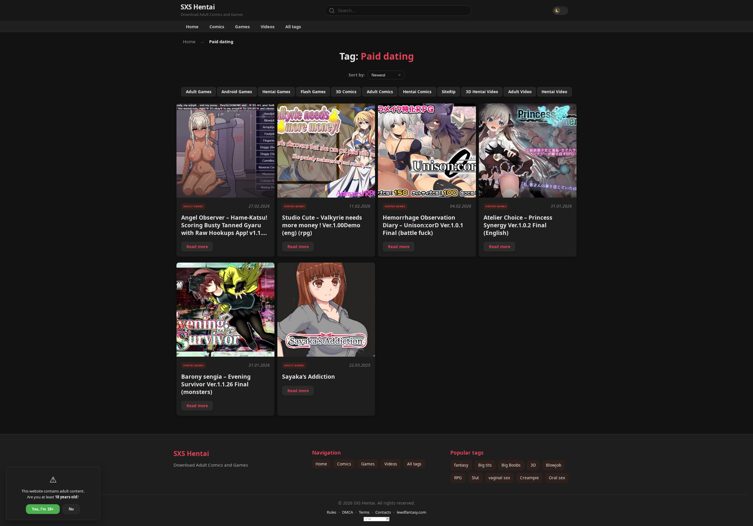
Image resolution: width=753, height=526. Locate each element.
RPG (458, 477)
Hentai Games (276, 91)
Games (242, 26)
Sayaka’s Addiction (308, 376)
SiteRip (449, 91)
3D (533, 465)
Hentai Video (554, 91)
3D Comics (346, 91)
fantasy (461, 465)
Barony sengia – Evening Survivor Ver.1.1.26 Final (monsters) (216, 384)
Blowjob (553, 465)
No (71, 509)
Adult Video (520, 91)
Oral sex (557, 477)
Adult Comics (380, 91)
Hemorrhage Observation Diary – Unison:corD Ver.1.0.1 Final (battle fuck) (423, 225)
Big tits (485, 465)
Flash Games (313, 91)
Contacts (383, 512)
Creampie (529, 477)
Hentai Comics (417, 91)
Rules (331, 512)
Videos (267, 26)
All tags (293, 26)
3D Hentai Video (482, 91)
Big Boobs (511, 465)
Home (192, 26)
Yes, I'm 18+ (43, 509)
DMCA (347, 512)
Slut (475, 477)
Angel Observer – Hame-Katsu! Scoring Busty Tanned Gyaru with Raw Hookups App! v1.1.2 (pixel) (224, 228)
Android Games (236, 91)
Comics (216, 26)
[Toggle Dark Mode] (560, 10)
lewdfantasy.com (411, 512)
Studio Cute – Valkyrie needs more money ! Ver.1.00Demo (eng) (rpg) (322, 225)
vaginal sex (499, 477)
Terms (364, 512)
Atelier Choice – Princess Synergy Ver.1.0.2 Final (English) (518, 225)
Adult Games (198, 91)
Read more (199, 247)
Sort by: (357, 75)
